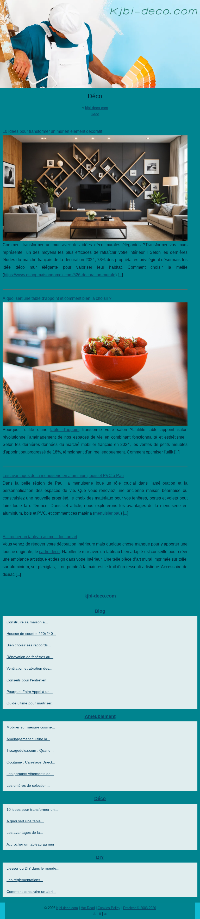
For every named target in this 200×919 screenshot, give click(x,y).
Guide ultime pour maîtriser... (30, 703)
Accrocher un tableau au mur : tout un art (40, 537)
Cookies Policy (109, 908)
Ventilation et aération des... (29, 668)
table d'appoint (64, 429)
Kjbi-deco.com (67, 908)
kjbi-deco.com (96, 108)
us (106, 914)
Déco (95, 114)
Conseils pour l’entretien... (28, 680)
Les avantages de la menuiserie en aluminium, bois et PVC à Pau (63, 475)
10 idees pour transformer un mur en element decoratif (52, 131)
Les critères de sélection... (28, 785)
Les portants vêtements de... (30, 774)
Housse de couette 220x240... (31, 633)
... (120, 275)
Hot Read (88, 908)
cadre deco (49, 551)
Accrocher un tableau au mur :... (33, 844)
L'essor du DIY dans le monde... (33, 868)
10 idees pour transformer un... (32, 809)
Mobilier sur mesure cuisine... (31, 727)
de (94, 914)
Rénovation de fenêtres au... (30, 657)
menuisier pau (107, 513)
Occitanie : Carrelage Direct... (31, 762)
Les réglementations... (25, 880)
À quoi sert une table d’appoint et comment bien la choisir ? (57, 298)
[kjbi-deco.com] (100, 44)
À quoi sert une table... (25, 821)
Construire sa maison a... (27, 622)
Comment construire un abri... (31, 891)
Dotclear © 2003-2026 (139, 908)
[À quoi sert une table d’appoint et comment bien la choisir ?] (95, 364)
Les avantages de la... (25, 832)
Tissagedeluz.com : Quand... (30, 750)
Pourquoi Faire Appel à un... (30, 692)
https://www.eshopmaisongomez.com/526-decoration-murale (59, 275)
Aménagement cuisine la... (28, 739)
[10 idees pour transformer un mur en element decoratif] (95, 188)
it (100, 914)
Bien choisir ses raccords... (29, 645)
